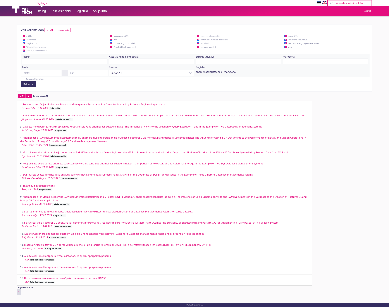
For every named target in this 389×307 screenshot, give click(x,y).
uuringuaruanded (208, 47)
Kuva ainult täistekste (35, 79)
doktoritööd (31, 39)
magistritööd (31, 43)
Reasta (113, 67)
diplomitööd (293, 36)
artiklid (29, 36)
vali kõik (49, 30)
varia (290, 47)
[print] (29, 96)
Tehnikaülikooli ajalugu (36, 47)
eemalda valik (63, 30)
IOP (115, 39)
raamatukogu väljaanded (124, 43)
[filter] (22, 96)
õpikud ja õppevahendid (36, 50)
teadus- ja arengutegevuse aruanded (303, 43)
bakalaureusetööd (121, 36)
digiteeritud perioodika (210, 36)
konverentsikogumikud (297, 39)
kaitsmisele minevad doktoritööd (214, 39)
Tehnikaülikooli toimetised (125, 47)
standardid (205, 43)
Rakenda (28, 84)
